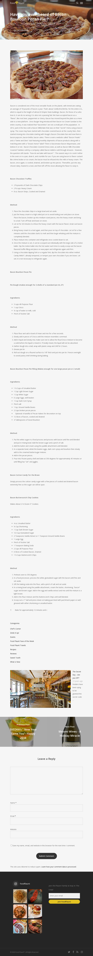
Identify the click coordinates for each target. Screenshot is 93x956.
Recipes (43, 23)
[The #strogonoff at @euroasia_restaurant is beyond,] (20, 896)
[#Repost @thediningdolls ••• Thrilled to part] (20, 926)
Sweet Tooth (53, 23)
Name (13, 803)
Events (12, 637)
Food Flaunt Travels (18, 645)
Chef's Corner (15, 629)
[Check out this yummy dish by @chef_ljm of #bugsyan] (35, 926)
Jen (14, 23)
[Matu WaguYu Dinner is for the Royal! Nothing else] (35, 896)
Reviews (13, 653)
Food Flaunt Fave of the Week (22, 641)
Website (13, 829)
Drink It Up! (14, 633)
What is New (15, 662)
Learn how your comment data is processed (58, 867)
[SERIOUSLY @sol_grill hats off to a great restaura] (20, 911)
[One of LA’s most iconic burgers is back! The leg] (35, 911)
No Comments (23, 30)
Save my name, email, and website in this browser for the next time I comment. (44, 845)
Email (13, 816)
